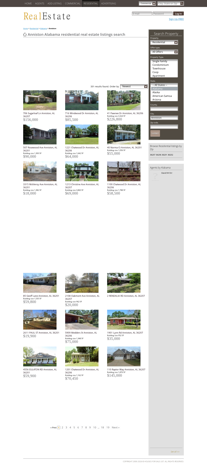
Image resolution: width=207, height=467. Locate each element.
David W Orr (166, 173)
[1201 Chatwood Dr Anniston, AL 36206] (84, 356)
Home (28, 3)
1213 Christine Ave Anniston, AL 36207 (82, 186)
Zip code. (154, 122)
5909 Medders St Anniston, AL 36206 (81, 334)
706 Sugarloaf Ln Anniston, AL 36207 (39, 115)
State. (152, 81)
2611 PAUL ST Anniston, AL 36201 (41, 332)
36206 (158, 154)
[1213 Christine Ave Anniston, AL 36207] (84, 171)
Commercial (72, 3)
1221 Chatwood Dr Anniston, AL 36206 (82, 149)
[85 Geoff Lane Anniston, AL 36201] (42, 283)
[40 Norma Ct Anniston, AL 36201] (126, 134)
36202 (170, 154)
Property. (154, 38)
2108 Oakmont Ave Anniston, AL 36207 (82, 297)
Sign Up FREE (176, 19)
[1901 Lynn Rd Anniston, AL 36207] (126, 320)
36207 (152, 154)
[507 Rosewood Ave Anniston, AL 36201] (42, 134)
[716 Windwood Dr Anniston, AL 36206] (84, 100)
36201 (164, 154)
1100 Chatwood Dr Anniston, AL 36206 (124, 186)
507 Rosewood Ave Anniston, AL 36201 (40, 149)
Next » (115, 427)
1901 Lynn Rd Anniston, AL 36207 (125, 332)
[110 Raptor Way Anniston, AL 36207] (126, 356)
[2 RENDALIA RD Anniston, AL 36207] (126, 283)
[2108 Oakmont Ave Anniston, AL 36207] (84, 283)
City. (152, 113)
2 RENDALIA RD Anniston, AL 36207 (126, 295)
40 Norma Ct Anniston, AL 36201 (124, 147)
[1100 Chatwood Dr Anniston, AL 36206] (126, 171)
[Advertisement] (85, 61)
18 (102, 427)
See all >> (175, 451)
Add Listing (55, 3)
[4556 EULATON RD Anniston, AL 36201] (42, 356)
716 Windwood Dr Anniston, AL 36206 (81, 115)
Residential (91, 3)
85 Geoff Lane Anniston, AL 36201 (41, 295)
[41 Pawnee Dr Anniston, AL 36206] (126, 100)
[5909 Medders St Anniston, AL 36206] (84, 320)
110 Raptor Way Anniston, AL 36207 (126, 369)
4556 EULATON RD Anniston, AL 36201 (40, 371)
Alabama (43, 28)
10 (94, 427)
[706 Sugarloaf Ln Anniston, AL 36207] (42, 100)
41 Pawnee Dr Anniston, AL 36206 (125, 113)
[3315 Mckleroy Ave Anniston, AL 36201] (42, 171)
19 (107, 427)
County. (153, 104)
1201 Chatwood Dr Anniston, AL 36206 (82, 371)
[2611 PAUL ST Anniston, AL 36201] (42, 320)
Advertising (108, 3)
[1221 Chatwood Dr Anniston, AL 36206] (84, 134)
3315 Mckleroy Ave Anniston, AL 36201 (40, 186)
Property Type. (157, 57)
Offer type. (155, 47)
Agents (39, 3)
